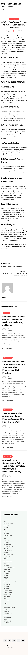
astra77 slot (7, 623)
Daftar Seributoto (8, 554)
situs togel (6, 552)
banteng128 (7, 615)
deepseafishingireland (11, 4)
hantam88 (6, 533)
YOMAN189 (7, 596)
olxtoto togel (7, 584)
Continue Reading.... (7, 348)
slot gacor (6, 586)
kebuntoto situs (8, 592)
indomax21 (6, 525)
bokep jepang (7, 544)
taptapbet (6, 527)
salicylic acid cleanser (9, 607)
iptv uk (5, 609)
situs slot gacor (8, 594)
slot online (6, 542)
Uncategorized (14, 19)
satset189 (6, 573)
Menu (2, 10)
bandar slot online (8, 523)
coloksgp (6, 577)
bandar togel (7, 537)
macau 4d (6, 540)
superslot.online (8, 590)
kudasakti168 (7, 617)
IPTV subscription (8, 613)
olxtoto (5, 531)
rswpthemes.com (16, 647)
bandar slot (6, 560)
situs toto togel (7, 556)
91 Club (6, 539)
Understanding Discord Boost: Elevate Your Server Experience (12, 267)
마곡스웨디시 (7, 621)
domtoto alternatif (8, 546)
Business (6, 313)
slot (4, 605)
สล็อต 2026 (6, 563)
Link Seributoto (7, 550)
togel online (7, 569)
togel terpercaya (8, 535)
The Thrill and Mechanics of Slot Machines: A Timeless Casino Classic (15, 275)
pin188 (5, 604)
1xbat (5, 529)
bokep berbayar (8, 562)
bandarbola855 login (9, 567)
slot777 (5, 579)
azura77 (6, 521)
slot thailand (7, 571)
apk (12, 41)
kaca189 (6, 619)
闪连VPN (6, 558)
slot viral (6, 575)
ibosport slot (7, 611)
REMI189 (6, 598)
